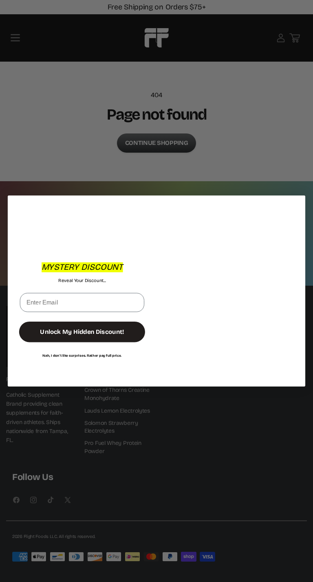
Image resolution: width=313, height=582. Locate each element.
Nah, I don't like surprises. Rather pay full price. (81, 355)
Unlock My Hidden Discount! (82, 331)
